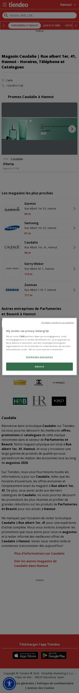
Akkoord (39, 366)
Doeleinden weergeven (39, 356)
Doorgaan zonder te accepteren (57, 322)
